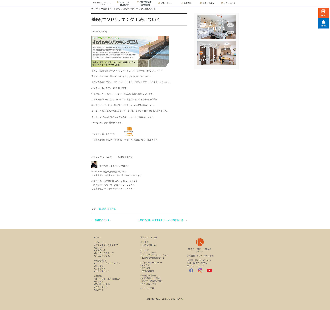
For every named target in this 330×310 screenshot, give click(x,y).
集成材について (102, 220)
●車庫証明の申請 (148, 284)
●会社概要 (99, 281)
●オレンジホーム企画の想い (107, 279)
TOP (95, 9)
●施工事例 (99, 248)
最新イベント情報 (148, 237)
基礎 (104, 209)
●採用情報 (99, 290)
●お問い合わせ (147, 271)
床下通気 (111, 209)
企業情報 (98, 276)
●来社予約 (145, 265)
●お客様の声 (100, 250)
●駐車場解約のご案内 (150, 278)
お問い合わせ (229, 3)
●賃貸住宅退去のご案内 (151, 281)
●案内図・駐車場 (102, 284)
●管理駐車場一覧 (148, 275)
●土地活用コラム (102, 271)
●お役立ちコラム (102, 256)
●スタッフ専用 (147, 288)
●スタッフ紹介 (101, 287)
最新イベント (166, 3)
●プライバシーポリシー (151, 263)
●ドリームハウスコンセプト (107, 263)
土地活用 (144, 242)
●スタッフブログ (148, 252)
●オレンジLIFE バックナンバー (154, 255)
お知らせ (144, 250)
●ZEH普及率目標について (152, 258)
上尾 (99, 209)
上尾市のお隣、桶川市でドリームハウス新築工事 (160, 220)
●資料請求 (145, 268)
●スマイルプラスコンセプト (107, 245)
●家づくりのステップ (104, 253)
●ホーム (97, 237)
